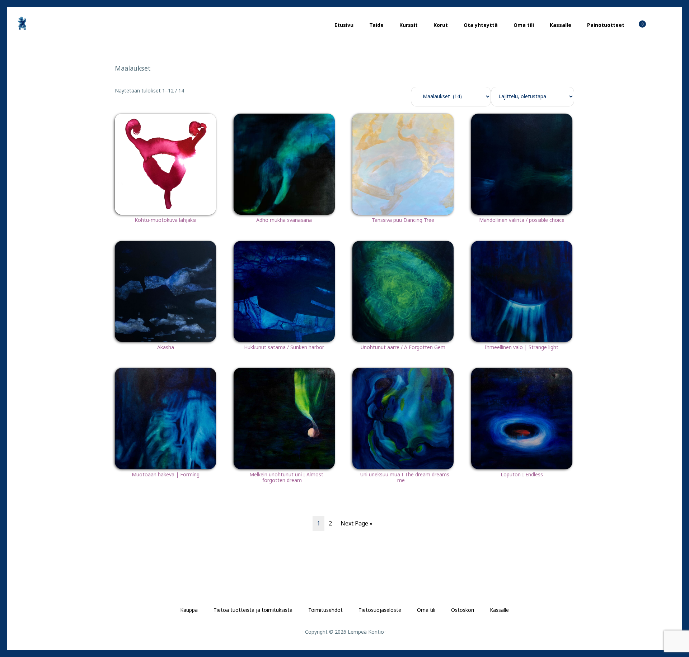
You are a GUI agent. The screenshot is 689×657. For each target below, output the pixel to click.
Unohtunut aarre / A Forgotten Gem (403, 347)
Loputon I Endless (522, 474)
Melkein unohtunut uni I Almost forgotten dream (286, 477)
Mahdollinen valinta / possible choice (521, 219)
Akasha (165, 347)
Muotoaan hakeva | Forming (166, 474)
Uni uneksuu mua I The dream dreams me (404, 477)
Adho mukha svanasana (284, 219)
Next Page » (356, 523)
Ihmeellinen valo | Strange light (521, 347)
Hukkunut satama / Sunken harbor (284, 347)
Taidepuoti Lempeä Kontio (50, 23)
